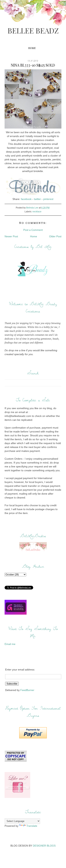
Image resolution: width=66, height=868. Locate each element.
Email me (10, 644)
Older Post (55, 236)
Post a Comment (33, 229)
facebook (26, 199)
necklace (36, 211)
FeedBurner (27, 690)
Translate (31, 825)
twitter (37, 199)
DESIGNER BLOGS (44, 845)
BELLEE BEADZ (33, 30)
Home (32, 48)
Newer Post (11, 236)
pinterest (48, 199)
